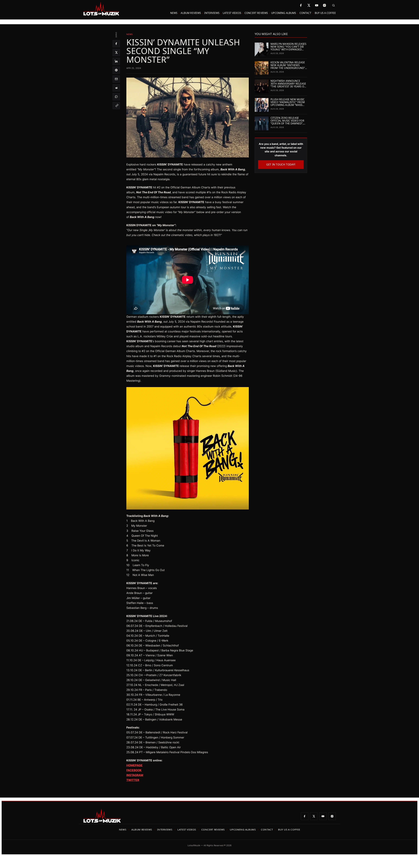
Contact (305, 13)
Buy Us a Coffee (325, 13)
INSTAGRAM (134, 775)
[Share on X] (116, 52)
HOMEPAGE (134, 765)
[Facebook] (301, 5)
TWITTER (132, 780)
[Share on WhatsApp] (116, 96)
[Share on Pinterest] (116, 70)
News (173, 13)
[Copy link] (116, 105)
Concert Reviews (256, 13)
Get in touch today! (280, 164)
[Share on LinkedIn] (116, 61)
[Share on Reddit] (116, 87)
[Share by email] (116, 79)
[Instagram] (324, 5)
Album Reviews (191, 13)
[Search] (332, 5)
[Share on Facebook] (116, 43)
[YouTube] (316, 5)
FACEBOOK (134, 770)
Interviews (211, 13)
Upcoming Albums (283, 13)
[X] (308, 5)
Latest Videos (232, 13)
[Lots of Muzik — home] (101, 9)
